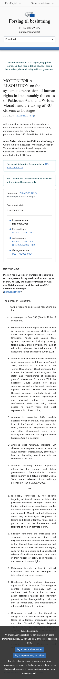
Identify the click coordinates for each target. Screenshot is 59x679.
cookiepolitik (40, 669)
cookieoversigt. (29, 673)
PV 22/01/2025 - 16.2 (23, 232)
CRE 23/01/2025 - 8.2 (23, 245)
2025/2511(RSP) (25, 115)
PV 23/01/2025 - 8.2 (22, 241)
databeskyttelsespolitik (15, 669)
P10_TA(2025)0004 (22, 253)
